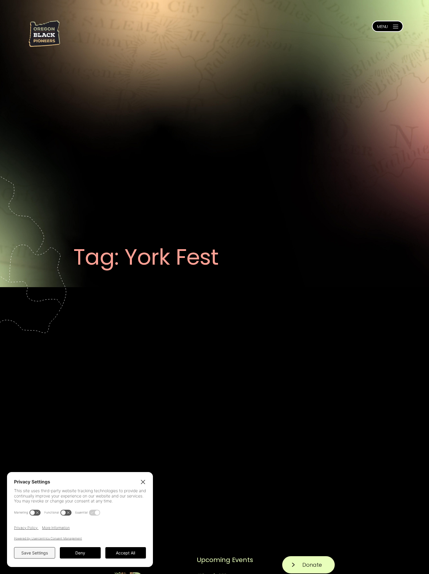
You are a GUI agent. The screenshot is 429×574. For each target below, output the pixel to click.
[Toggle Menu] (387, 26)
